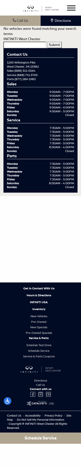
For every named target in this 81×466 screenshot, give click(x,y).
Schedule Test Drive (38, 345)
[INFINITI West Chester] (41, 8)
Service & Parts (39, 338)
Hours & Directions (39, 295)
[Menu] (71, 8)
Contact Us (14, 415)
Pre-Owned (38, 321)
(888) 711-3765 (27, 75)
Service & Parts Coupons (39, 356)
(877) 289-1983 (25, 79)
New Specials (38, 327)
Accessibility (33, 415)
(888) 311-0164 (24, 70)
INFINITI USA (39, 302)
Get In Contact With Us (38, 288)
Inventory (38, 309)
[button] (7, 401)
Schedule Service (38, 350)
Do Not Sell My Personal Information (40, 419)
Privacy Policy (53, 415)
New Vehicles (38, 316)
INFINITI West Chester (21, 39)
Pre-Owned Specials (39, 332)
